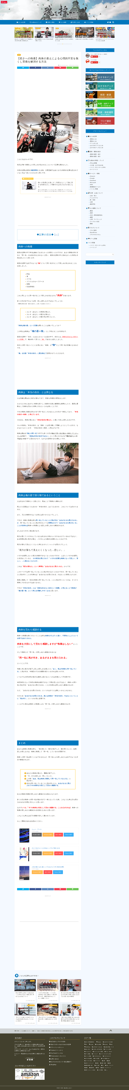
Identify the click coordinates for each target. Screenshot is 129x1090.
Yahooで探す (68, 834)
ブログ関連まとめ (105, 1058)
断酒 (91, 211)
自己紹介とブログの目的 (57, 1041)
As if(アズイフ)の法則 (108, 1041)
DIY (86, 1044)
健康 (19, 54)
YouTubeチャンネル (56, 1053)
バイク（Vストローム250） (98, 167)
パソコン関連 (94, 189)
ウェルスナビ (94, 197)
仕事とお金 (76, 22)
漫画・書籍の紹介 (95, 151)
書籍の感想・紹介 (95, 156)
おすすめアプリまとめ (96, 145)
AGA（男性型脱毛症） (96, 215)
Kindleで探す (36, 834)
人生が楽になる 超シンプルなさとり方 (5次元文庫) (48, 867)
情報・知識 (103, 1063)
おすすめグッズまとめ (96, 147)
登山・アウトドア (109, 1065)
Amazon (92, 176)
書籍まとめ (93, 141)
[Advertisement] (48, 91)
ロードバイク (94, 169)
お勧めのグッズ (36, 22)
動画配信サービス (95, 187)
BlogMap (53, 1064)
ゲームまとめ (94, 143)
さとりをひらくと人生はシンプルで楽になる (46, 848)
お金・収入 (93, 195)
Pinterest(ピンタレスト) (58, 1056)
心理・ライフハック (96, 219)
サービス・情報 (94, 173)
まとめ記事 (21, 22)
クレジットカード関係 (98, 1051)
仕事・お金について (96, 193)
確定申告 (92, 204)
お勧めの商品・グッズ (96, 160)
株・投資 (92, 200)
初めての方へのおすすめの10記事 (60, 1044)
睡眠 (91, 223)
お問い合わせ (54, 1059)
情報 (97, 1063)
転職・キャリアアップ (106, 1067)
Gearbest (93, 180)
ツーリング (93, 247)
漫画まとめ (93, 139)
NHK (91, 184)
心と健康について (95, 208)
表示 (56, 235)
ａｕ (107, 1070)
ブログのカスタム (95, 234)
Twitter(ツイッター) (56, 1050)
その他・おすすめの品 (96, 165)
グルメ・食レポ (109, 1051)
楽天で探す (59, 834)
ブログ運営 (93, 230)
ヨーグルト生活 (94, 221)
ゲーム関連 (93, 238)
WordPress (93, 232)
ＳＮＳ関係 (100, 1070)
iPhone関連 (93, 163)
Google (92, 178)
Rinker (37, 831)
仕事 (91, 202)
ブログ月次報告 (89, 1058)
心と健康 (63, 22)
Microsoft (93, 182)
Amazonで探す (48, 834)
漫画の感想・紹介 (95, 154)
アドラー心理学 (108, 1049)
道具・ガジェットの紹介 (90, 1070)
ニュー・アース (37, 829)
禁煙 (91, 213)
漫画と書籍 (50, 22)
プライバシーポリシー (57, 1047)
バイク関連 (89, 22)
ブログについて (94, 227)
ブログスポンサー (107, 1056)
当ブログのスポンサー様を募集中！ (61, 1061)
